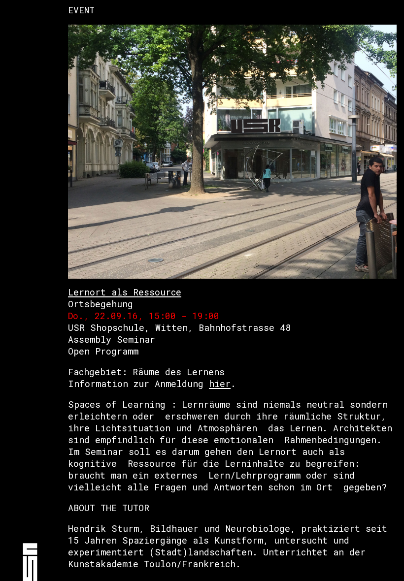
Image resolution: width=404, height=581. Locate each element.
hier (220, 383)
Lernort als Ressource (124, 292)
